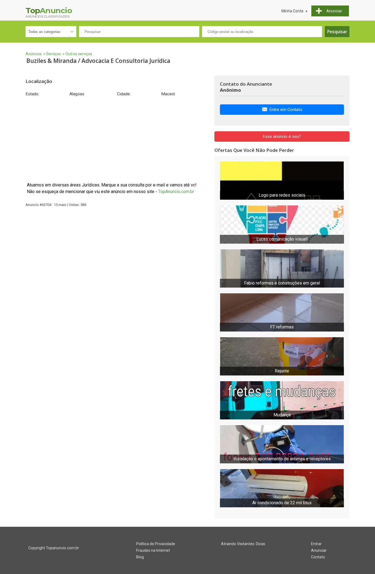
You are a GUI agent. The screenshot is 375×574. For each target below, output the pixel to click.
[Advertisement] (117, 139)
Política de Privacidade (155, 544)
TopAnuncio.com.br (176, 191)
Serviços (53, 54)
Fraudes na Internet (153, 550)
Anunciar (319, 550)
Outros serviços (78, 54)
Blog (140, 557)
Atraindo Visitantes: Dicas (243, 544)
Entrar (316, 544)
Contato (318, 557)
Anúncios (34, 54)
